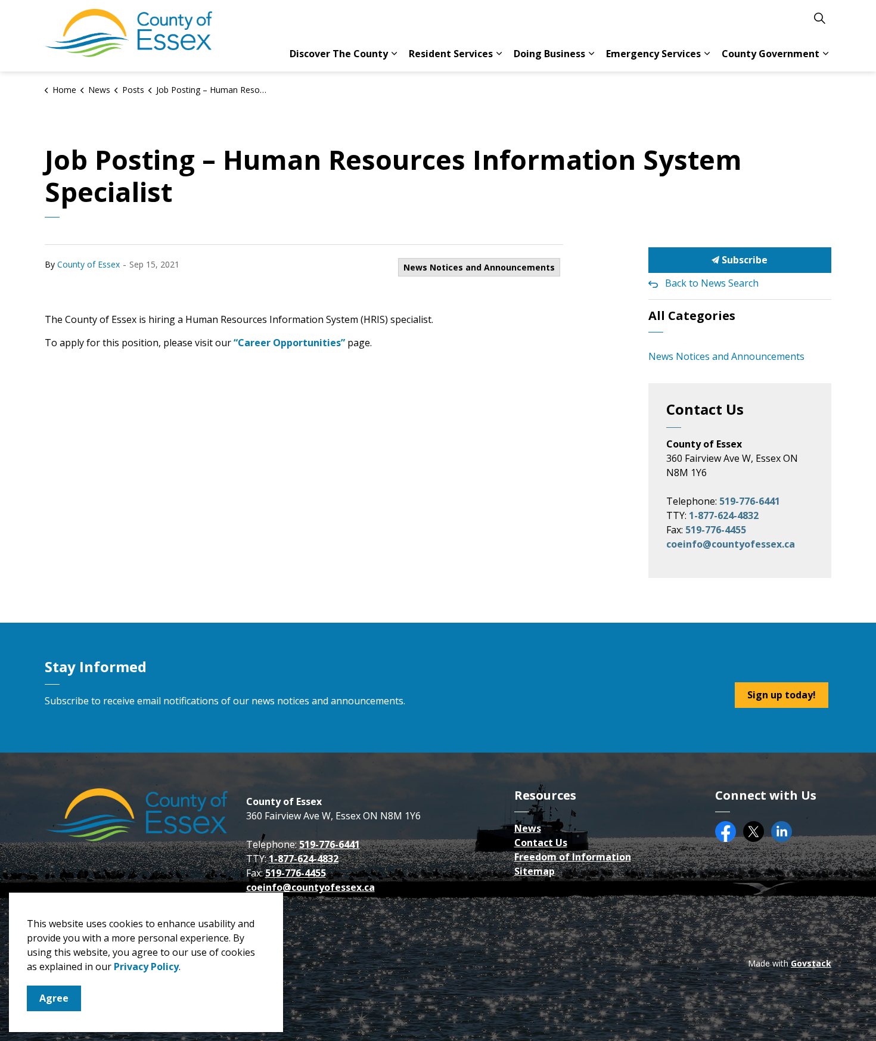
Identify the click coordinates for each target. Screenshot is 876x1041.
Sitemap (534, 871)
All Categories (691, 315)
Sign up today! (781, 694)
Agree (54, 998)
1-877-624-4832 (724, 515)
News (527, 828)
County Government (770, 53)
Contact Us (540, 842)
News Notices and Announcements (479, 267)
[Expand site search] (819, 18)
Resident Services (451, 53)
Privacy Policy (146, 966)
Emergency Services (653, 53)
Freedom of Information (572, 856)
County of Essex (88, 264)
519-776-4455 (715, 529)
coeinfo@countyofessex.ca (730, 544)
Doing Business (549, 53)
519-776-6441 (749, 501)
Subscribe (743, 259)
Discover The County (339, 53)
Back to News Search (712, 283)
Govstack (811, 963)
